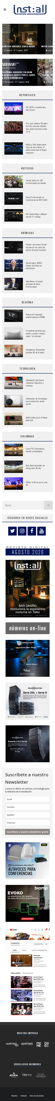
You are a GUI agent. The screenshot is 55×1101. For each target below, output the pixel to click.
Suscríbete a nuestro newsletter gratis (27, 831)
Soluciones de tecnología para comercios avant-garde (36, 401)
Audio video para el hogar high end (37, 419)
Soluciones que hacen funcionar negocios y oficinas (35, 382)
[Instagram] (22, 531)
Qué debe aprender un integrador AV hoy (35, 467)
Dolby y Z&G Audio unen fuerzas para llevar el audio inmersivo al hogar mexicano (36, 148)
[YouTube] (41, 531)
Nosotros (14, 1096)
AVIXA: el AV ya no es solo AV (36, 483)
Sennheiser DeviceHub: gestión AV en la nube (35, 351)
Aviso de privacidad (37, 1096)
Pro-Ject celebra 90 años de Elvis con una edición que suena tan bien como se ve (36, 127)
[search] (48, 505)
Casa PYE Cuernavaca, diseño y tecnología (35, 450)
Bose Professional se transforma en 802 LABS (36, 198)
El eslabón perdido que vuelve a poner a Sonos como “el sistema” (35, 333)
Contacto (24, 1096)
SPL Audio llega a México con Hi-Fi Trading (36, 215)
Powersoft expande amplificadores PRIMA (35, 316)
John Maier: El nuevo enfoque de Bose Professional (34, 284)
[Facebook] (32, 531)
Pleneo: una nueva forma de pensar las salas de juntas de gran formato (36, 247)
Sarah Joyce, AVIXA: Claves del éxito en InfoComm (34, 265)
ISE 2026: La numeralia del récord (35, 108)
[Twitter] (12, 531)
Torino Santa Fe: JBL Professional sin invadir (36, 182)
